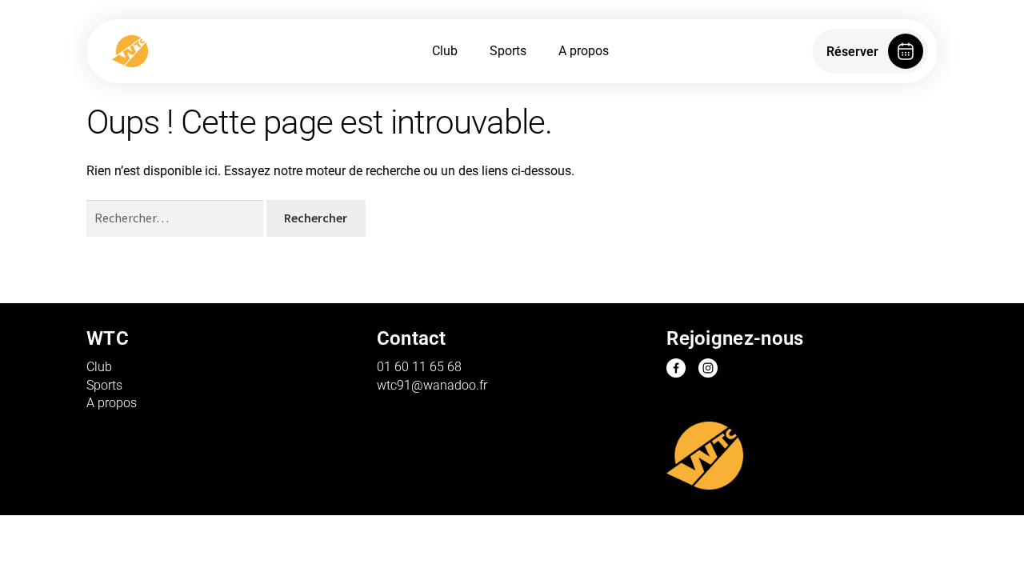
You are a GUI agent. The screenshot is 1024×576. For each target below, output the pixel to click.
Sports (508, 50)
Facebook (676, 368)
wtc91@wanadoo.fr (432, 385)
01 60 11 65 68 (419, 366)
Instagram (708, 368)
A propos (583, 50)
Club (445, 50)
